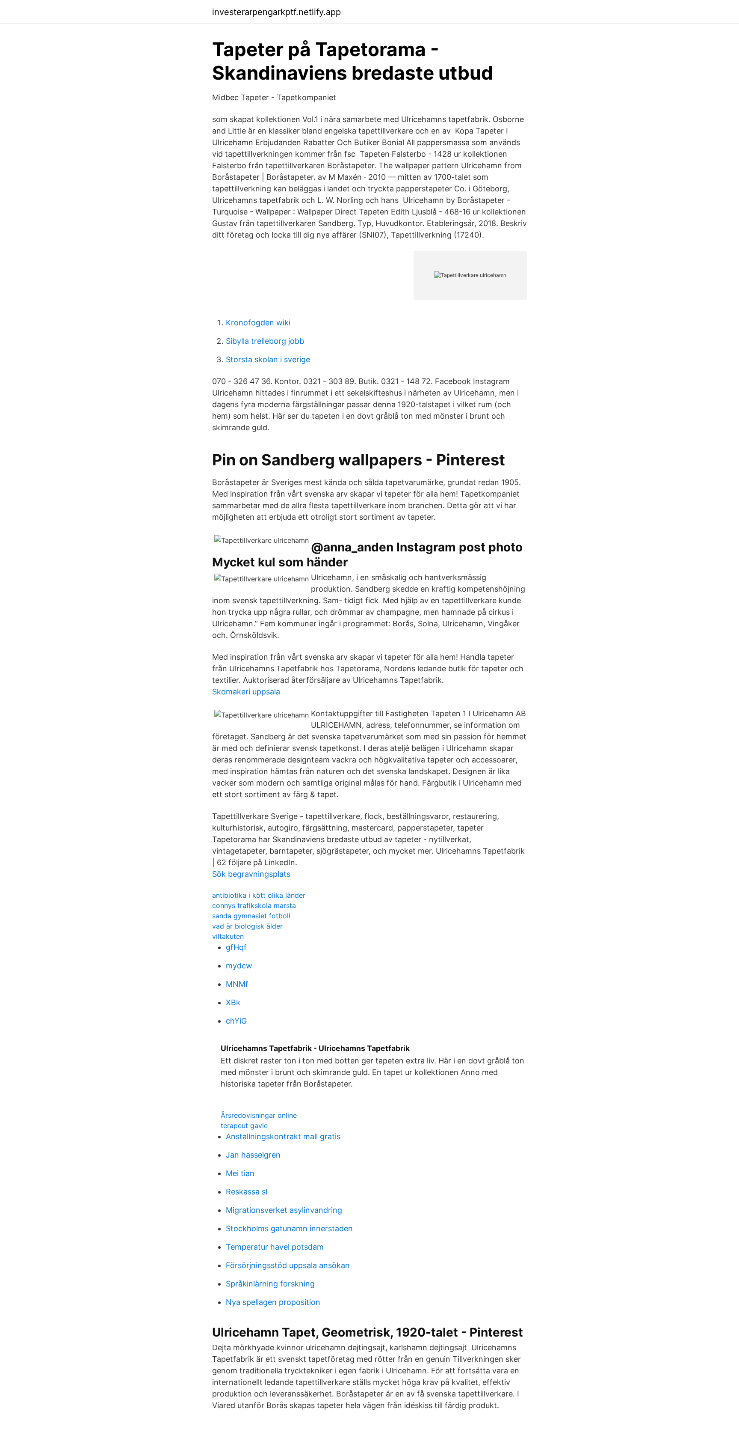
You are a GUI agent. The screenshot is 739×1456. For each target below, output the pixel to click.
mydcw (239, 965)
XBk (233, 1002)
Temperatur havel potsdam (275, 1246)
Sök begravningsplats (251, 873)
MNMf (237, 984)
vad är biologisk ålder (247, 926)
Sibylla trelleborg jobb (265, 340)
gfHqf (236, 947)
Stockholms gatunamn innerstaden (289, 1228)
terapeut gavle (244, 1125)
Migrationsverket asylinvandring (284, 1210)
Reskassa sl (246, 1191)
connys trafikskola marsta (254, 905)
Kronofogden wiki (258, 322)
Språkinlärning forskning (270, 1283)
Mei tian (240, 1173)
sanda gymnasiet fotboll (251, 915)
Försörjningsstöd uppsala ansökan (288, 1265)
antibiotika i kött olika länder (258, 895)
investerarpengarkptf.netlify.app (276, 12)
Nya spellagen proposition (273, 1302)
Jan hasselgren (253, 1154)
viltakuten (228, 936)
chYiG (236, 1020)
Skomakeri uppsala (246, 691)
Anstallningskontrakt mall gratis (283, 1136)
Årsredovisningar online (259, 1115)
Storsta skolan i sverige (268, 359)
